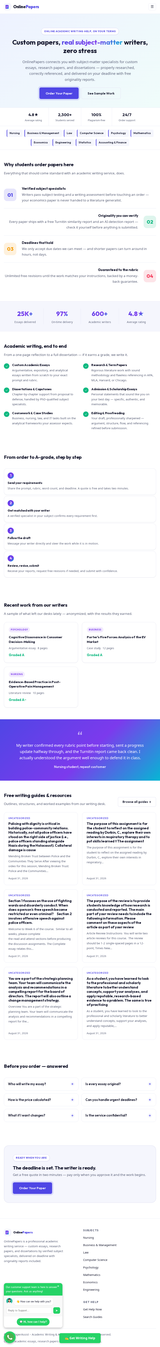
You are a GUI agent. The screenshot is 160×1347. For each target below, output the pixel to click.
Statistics (85, 142)
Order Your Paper (59, 93)
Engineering (63, 142)
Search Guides (92, 1317)
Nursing (15, 133)
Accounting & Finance (112, 142)
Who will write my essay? (27, 1084)
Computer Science (91, 133)
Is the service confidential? (106, 1115)
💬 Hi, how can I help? (33, 1321)
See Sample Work (101, 93)
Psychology (118, 133)
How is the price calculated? (29, 1100)
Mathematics (142, 133)
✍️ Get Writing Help (80, 1338)
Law (69, 133)
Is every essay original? (103, 1084)
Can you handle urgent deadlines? (111, 1100)
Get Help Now (92, 1309)
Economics (41, 142)
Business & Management (43, 133)
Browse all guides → (137, 802)
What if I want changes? (26, 1115)
